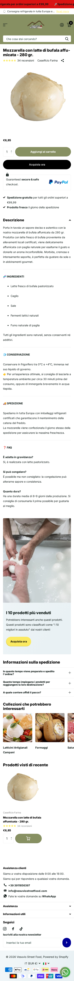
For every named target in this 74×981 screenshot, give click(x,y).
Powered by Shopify (55, 956)
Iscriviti (66, 942)
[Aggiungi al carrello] (28, 838)
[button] (12, 148)
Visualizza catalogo (5, 25)
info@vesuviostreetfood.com (27, 890)
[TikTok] (21, 928)
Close (37, 906)
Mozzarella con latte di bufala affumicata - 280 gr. (22, 819)
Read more (62, 11)
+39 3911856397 (19, 885)
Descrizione (13, 220)
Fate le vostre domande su (32, 896)
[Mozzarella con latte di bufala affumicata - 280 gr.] (22, 788)
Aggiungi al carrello (43, 151)
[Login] (62, 24)
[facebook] (13, 928)
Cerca (67, 38)
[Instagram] (4, 928)
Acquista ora (37, 164)
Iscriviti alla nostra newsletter (22, 934)
